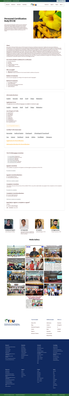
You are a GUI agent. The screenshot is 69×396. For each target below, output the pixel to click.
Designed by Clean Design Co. (20, 394)
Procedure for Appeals (11, 170)
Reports (32, 331)
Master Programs (23, 348)
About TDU (33, 322)
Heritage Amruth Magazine (8, 382)
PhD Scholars (39, 372)
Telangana (49, 137)
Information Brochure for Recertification (17, 144)
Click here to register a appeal (12, 180)
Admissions (49, 322)
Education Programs (35, 327)
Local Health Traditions (40, 354)
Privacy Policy (48, 394)
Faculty (38, 371)
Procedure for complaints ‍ (11, 190)
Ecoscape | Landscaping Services (57, 349)
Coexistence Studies (8, 349)
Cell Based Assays (55, 348)
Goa (7, 137)
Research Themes (35, 333)
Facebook (59, 322)
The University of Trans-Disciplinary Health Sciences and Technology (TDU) (12, 325)
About (54, 369)
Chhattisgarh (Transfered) (41, 133)
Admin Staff (38, 376)
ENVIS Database (7, 371)
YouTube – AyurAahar (40, 357)
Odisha (33, 137)
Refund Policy (49, 335)
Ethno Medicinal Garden (40, 348)
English (8, 98)
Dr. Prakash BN (11, 157)
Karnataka (9, 133)
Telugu (32, 98)
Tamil (26, 98)
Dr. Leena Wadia (11, 156)
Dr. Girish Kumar (11, 158)
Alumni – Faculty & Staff (40, 378)
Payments (49, 331)
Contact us (49, 327)
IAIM (53, 372)
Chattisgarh (28, 133)
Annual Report (55, 379)
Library (54, 378)
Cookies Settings (62, 394)
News (48, 329)
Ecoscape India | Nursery (8, 381)
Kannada (15, 98)
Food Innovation (55, 352)
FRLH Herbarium (39, 349)
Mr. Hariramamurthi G (12, 162)
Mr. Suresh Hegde (11, 160)
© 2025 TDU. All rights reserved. (9, 394)
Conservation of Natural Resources (9, 359)
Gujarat (13, 137)
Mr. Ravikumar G (11, 159)
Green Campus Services (56, 357)
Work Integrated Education (24, 355)
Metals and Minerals (8, 386)
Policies (54, 382)
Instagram (59, 325)
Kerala (27, 137)
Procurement (49, 333)
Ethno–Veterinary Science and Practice (10, 358)
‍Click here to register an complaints (13, 199)
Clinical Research (7, 348)
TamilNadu (40, 137)
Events (32, 329)
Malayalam (39, 98)
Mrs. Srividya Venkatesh (12, 161)
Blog (32, 325)
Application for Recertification (15, 141)
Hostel (54, 376)
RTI (53, 386)
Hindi (21, 98)
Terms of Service (54, 394)
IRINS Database (7, 352)
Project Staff (38, 375)
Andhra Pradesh (18, 133)
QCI (53, 48)
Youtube (59, 331)
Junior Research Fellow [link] (10, 231)
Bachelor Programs (23, 349)
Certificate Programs (23, 352)
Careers (48, 325)
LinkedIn (59, 329)
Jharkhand (20, 137)
